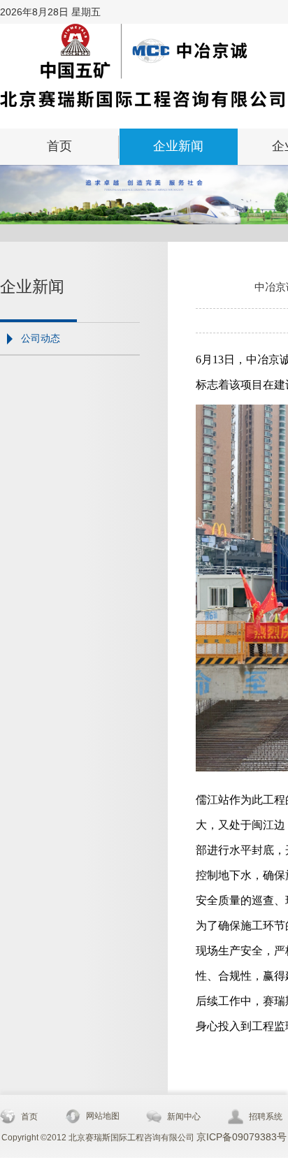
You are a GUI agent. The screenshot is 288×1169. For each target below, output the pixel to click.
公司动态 (40, 338)
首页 (59, 146)
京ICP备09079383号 (241, 1136)
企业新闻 (178, 146)
